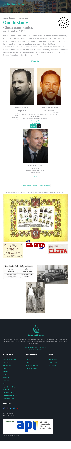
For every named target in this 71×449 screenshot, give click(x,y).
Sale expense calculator (10, 395)
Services (6, 381)
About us (6, 378)
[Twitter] (11, 408)
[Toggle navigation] (66, 4)
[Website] (34, 176)
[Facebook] (4, 408)
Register (28, 359)
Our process (7, 365)
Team (5, 375)
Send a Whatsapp (31, 368)
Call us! (44, 347)
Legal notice (52, 366)
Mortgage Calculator (9, 392)
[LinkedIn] (36, 176)
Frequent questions (9, 359)
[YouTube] (17, 408)
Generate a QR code (32, 365)
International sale (8, 399)
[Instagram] (7, 408)
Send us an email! (37, 350)
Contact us (7, 362)
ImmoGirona (15, 4)
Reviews (6, 371)
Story (5, 384)
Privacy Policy (52, 359)
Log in (27, 362)
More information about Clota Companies (36, 186)
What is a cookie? (35, 123)
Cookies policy (52, 362)
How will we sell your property (9, 388)
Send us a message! (32, 347)
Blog (4, 368)
